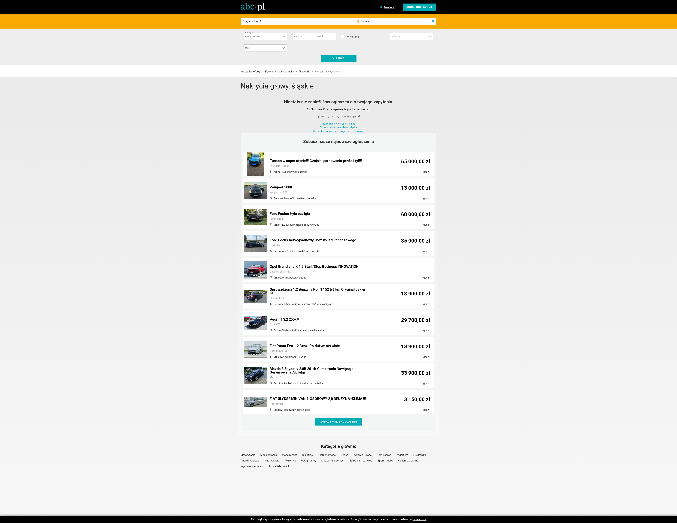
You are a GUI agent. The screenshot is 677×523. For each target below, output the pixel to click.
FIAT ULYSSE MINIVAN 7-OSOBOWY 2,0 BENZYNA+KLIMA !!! (318, 399)
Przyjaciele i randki (279, 466)
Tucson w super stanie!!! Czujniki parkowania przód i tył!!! (316, 161)
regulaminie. (419, 519)
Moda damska (285, 71)
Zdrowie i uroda (362, 455)
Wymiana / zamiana (252, 466)
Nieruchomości (327, 455)
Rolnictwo (290, 460)
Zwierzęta (402, 455)
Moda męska (289, 455)
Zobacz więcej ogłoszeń (338, 421)
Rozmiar (396, 36)
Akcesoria (304, 71)
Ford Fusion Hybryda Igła (290, 214)
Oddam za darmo (408, 460)
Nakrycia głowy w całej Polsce (338, 123)
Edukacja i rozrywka (361, 460)
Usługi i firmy (308, 460)
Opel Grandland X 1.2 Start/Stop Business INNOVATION (314, 266)
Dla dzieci (307, 455)
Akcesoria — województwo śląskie (339, 127)
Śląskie (269, 71)
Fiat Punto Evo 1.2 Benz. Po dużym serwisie (305, 346)
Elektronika (419, 455)
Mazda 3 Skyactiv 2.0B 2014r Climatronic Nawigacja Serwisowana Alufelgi (311, 370)
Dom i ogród (384, 455)
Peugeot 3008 (281, 187)
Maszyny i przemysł (332, 460)
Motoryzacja (248, 455)
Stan (247, 48)
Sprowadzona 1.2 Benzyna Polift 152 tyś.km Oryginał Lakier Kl (318, 291)
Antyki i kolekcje (250, 460)
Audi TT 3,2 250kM (285, 319)
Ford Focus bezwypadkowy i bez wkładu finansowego (313, 240)
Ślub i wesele (271, 460)
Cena (298, 36)
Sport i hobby (385, 460)
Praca (344, 455)
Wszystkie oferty (250, 71)
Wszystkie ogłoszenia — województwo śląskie (338, 131)
